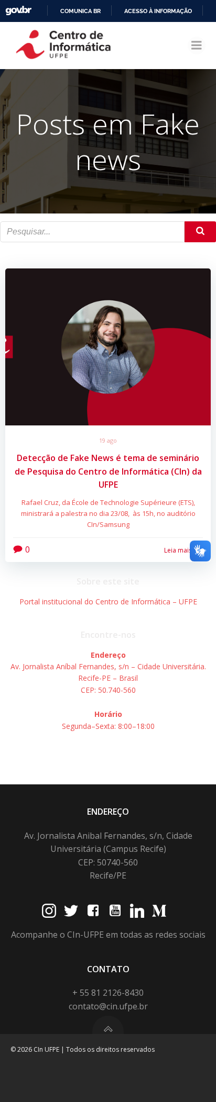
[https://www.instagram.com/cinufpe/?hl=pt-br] (49, 911)
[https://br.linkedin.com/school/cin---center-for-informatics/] (137, 911)
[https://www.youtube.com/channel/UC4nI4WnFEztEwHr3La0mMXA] (115, 911)
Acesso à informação (158, 11)
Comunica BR (80, 11)
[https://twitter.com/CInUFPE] (71, 911)
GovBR (18, 11)
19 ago (108, 440)
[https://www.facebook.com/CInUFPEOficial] (93, 911)
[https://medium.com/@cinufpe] (159, 911)
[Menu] (197, 45)
